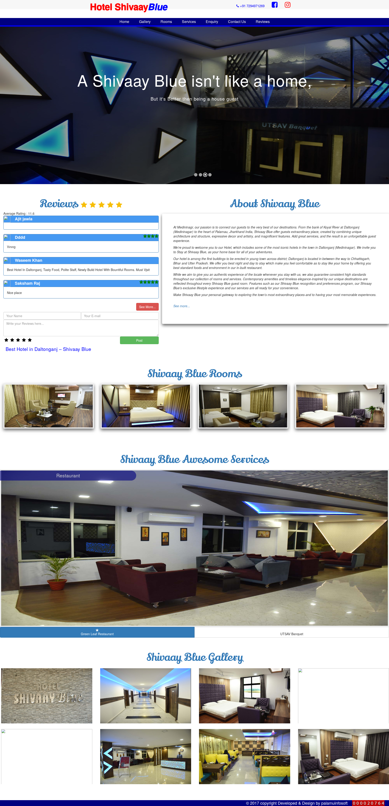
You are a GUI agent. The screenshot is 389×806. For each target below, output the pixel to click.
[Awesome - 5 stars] (30, 340)
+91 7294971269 (252, 5)
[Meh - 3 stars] (18, 340)
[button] (9, 106)
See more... (181, 306)
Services (189, 21)
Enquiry (212, 21)
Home (124, 21)
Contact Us (237, 21)
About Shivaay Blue (274, 203)
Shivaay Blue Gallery (194, 657)
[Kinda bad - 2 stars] (12, 340)
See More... (147, 307)
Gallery (145, 21)
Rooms (166, 21)
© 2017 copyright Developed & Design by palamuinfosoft (297, 803)
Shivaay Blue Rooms (194, 373)
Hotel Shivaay (128, 6)
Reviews (263, 21)
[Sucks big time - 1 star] (6, 340)
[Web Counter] (370, 803)
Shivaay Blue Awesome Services (194, 459)
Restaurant (68, 475)
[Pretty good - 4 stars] (24, 340)
